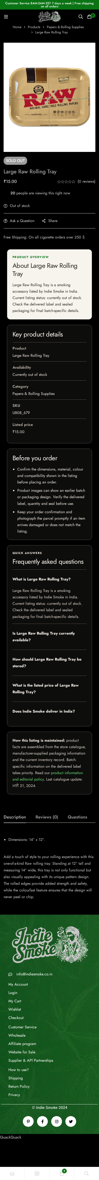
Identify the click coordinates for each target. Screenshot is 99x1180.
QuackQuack (10, 1137)
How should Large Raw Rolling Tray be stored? (46, 663)
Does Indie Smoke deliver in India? (43, 711)
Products (34, 27)
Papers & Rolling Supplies (65, 27)
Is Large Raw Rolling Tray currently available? (43, 637)
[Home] (12, 1173)
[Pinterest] (28, 1121)
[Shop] (37, 1173)
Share (52, 220)
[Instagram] (56, 1121)
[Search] (80, 16)
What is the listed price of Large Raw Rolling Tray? (45, 689)
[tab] (15, 817)
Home (17, 27)
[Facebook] (42, 1121)
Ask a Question (22, 220)
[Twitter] (70, 1121)
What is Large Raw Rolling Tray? (41, 579)
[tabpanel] (49, 866)
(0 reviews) (86, 181)
